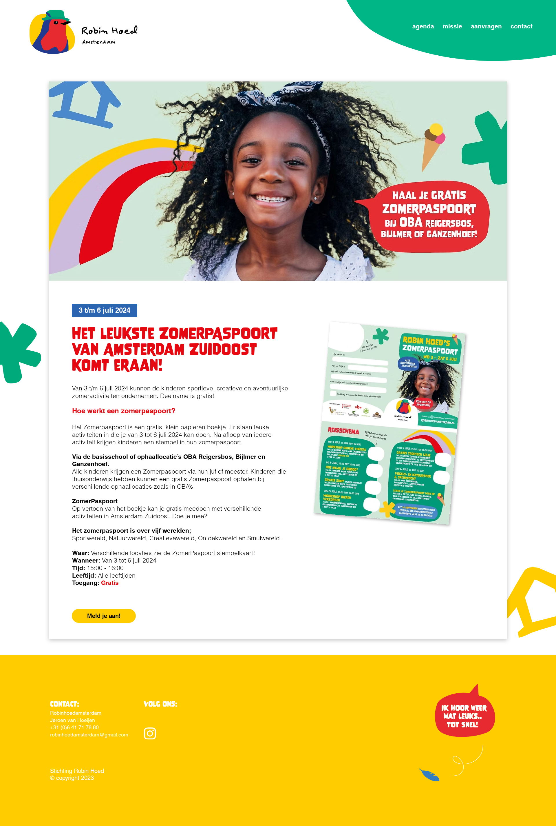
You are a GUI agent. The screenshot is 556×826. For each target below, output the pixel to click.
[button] (104, 310)
